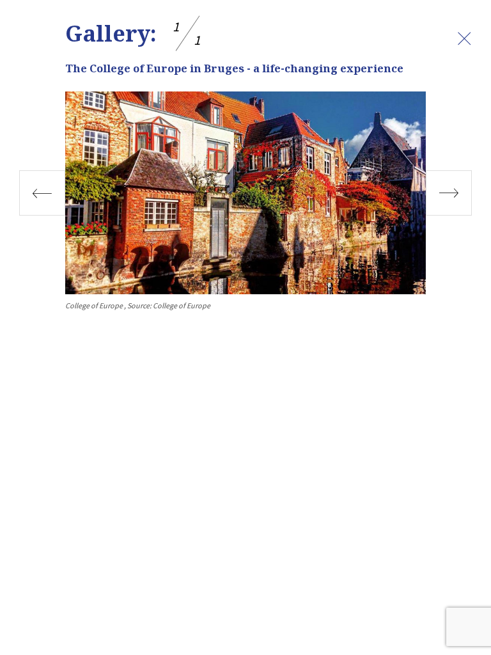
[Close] (464, 38)
